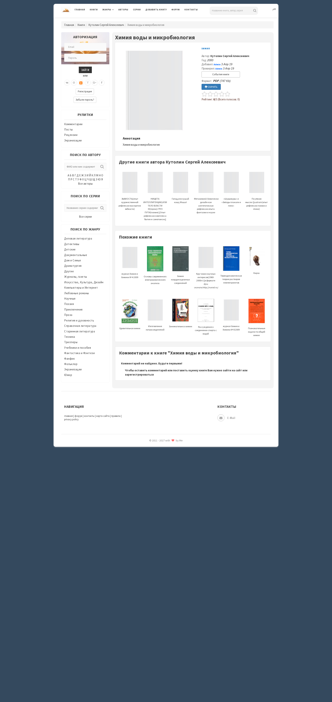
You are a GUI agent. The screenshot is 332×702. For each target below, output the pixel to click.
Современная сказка (159, 577)
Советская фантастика (161, 568)
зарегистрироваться (139, 374)
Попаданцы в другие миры (163, 508)
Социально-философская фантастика (171, 586)
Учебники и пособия (77, 347)
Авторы (123, 9)
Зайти (85, 70)
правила (115, 416)
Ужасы (150, 620)
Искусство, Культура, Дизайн (84, 282)
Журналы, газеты (75, 276)
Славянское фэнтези (159, 560)
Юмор (68, 375)
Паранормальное (157, 491)
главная (68, 416)
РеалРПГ (151, 534)
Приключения (73, 309)
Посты (68, 129)
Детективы (71, 244)
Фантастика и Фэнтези (79, 353)
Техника (69, 337)
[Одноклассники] (81, 83)
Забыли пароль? (85, 99)
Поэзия (69, 304)
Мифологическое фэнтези (163, 457)
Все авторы (85, 183)
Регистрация (85, 91)
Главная (80, 9)
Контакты (191, 9)
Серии (137, 9)
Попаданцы (153, 500)
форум (78, 416)
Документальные (75, 255)
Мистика (151, 448)
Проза (68, 315)
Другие (69, 271)
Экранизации (73, 140)
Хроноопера (153, 646)
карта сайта (103, 416)
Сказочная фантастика (161, 551)
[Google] (95, 83)
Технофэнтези (155, 611)
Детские (70, 249)
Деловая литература (159, 19)
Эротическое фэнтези (160, 680)
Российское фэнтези (160, 543)
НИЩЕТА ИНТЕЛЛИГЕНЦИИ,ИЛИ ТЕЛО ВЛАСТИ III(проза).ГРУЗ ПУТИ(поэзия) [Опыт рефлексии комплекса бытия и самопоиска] (155, 209)
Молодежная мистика (160, 466)
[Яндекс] (88, 83)
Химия (206, 48)
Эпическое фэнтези (159, 663)
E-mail (231, 418)
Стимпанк (152, 594)
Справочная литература (80, 326)
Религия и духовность (79, 320)
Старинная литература (79, 331)
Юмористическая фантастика (166, 689)
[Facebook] (102, 83)
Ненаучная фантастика (161, 483)
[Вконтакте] (67, 83)
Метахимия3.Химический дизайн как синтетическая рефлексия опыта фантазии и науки (207, 205)
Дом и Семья (72, 260)
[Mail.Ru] (74, 83)
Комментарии (73, 124)
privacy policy (71, 419)
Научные (70, 298)
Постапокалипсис (158, 517)
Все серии (85, 216)
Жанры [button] (106, 9)
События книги (220, 74)
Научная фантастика (159, 474)
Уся (148, 629)
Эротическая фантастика (163, 671)
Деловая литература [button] (116, 19)
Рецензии (70, 135)
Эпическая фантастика (161, 654)
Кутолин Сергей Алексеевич (106, 25)
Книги (94, 9)
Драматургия (73, 266)
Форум (175, 9)
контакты (89, 416)
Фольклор (70, 364)
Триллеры (70, 342)
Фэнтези (151, 637)
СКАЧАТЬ (212, 86)
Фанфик (69, 358)
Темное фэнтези (157, 603)
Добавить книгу (156, 9)
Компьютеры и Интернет (81, 287)
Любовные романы (76, 293)
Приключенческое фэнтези (164, 525)
